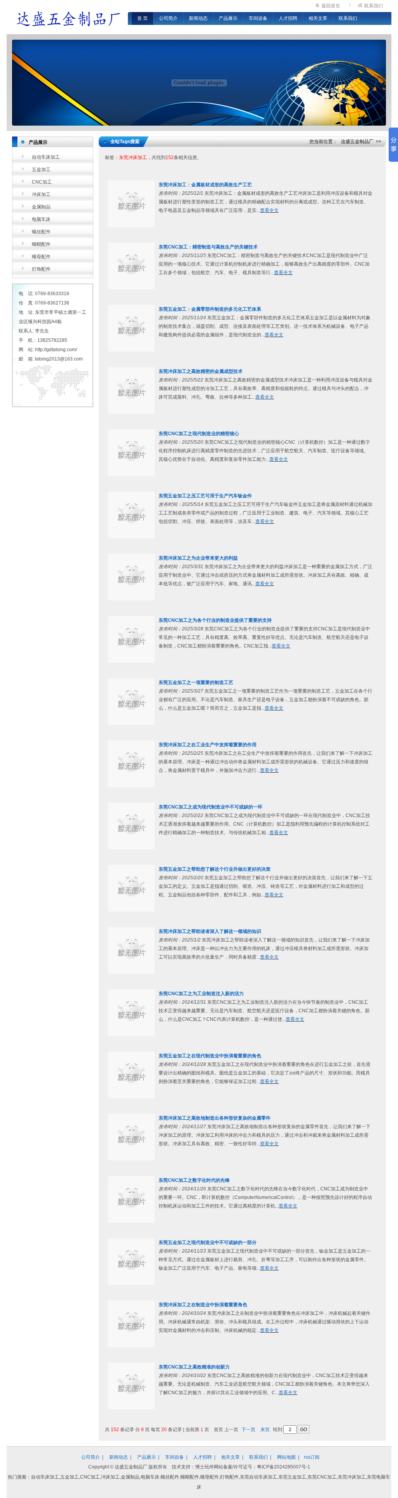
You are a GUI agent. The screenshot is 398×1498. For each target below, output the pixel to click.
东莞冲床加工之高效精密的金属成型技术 (201, 371)
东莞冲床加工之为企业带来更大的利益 (198, 558)
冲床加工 (41, 194)
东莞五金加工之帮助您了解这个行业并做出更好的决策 (215, 869)
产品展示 (228, 18)
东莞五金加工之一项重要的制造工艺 (196, 682)
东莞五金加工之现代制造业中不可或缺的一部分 (208, 1242)
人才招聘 (288, 18)
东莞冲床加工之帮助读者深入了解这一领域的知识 (210, 931)
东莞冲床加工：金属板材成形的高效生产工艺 (205, 184)
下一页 (248, 1429)
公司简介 (168, 18)
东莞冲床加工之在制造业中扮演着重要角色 (203, 1304)
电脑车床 (41, 219)
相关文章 (318, 18)
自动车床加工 (46, 157)
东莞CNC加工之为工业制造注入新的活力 (201, 993)
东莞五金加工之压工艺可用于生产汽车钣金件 (205, 496)
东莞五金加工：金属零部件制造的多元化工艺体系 (210, 309)
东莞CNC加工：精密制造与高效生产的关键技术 (208, 247)
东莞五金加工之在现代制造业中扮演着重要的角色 (210, 1056)
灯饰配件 (41, 269)
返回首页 (330, 6)
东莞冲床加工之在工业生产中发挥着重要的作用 (208, 744)
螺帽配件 (41, 244)
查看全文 (269, 210)
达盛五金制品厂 (357, 141)
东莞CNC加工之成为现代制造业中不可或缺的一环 (210, 807)
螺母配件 (41, 256)
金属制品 (41, 207)
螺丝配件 (41, 231)
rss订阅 (311, 1457)
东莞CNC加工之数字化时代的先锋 (194, 1180)
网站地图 (286, 1457)
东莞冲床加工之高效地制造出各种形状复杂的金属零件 (215, 1118)
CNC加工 (42, 182)
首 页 (142, 18)
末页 (265, 1429)
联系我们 (373, 6)
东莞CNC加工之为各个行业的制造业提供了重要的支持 (215, 620)
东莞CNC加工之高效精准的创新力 (194, 1367)
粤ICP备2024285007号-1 (283, 1467)
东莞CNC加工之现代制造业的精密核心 (199, 433)
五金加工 (41, 169)
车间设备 (258, 18)
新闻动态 (198, 18)
